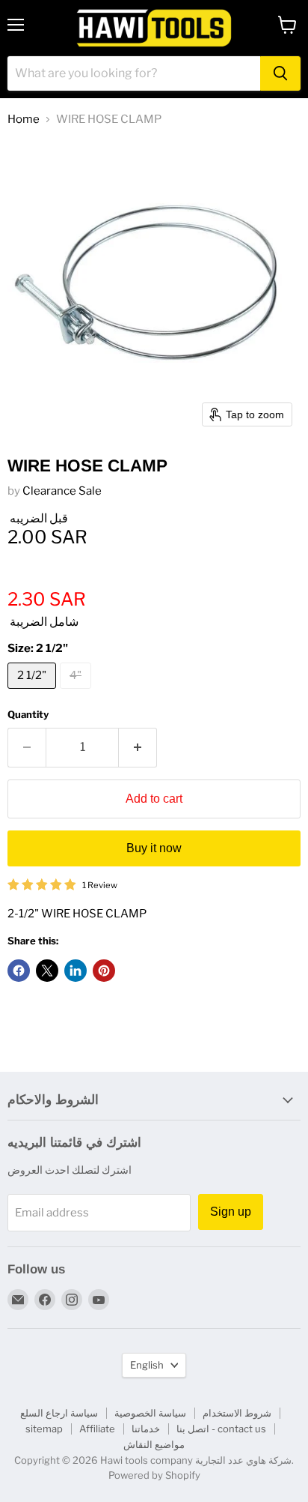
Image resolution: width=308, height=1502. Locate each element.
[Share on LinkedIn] (75, 970)
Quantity (28, 714)
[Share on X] (47, 970)
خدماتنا (146, 1429)
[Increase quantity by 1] (138, 747)
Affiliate (97, 1429)
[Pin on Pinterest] (104, 970)
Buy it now (154, 848)
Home (23, 119)
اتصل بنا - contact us (221, 1429)
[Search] (280, 73)
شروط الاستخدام (237, 1413)
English (147, 1365)
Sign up (230, 1211)
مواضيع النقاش (154, 1444)
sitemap (44, 1429)
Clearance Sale (62, 491)
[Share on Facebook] (18, 970)
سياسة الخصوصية (150, 1413)
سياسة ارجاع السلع (59, 1413)
